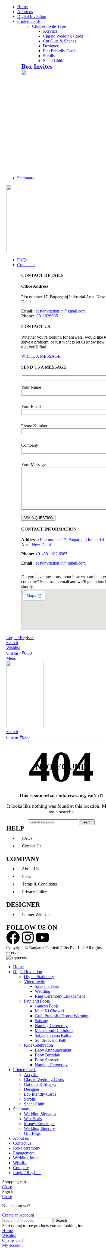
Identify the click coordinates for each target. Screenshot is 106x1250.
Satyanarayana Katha (53, 1035)
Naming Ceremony (51, 1025)
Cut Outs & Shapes (59, 41)
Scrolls (49, 55)
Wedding (42, 991)
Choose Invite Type (49, 26)
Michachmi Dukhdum (54, 1030)
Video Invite (34, 981)
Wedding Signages (40, 1113)
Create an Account (18, 1215)
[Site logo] (34, 250)
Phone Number (34, 426)
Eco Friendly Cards (59, 50)
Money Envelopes (39, 1123)
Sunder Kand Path (50, 1040)
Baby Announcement (53, 1050)
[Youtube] (42, 937)
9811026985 (47, 316)
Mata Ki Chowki (49, 1011)
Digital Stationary (39, 976)
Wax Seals (33, 1118)
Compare (21, 1167)
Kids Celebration (38, 1045)
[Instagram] (28, 937)
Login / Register (27, 1172)
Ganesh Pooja (47, 1006)
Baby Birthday (47, 1055)
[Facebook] (13, 937)
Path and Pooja (37, 1001)
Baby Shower (46, 1060)
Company (29, 445)
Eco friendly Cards (40, 1094)
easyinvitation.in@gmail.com (61, 311)
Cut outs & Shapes (40, 1084)
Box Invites (36, 66)
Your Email (31, 406)
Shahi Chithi (53, 60)
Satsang (41, 1020)
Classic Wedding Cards (63, 36)
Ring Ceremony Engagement (60, 996)
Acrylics (50, 31)
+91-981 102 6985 (51, 554)
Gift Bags (32, 1133)
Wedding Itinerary (39, 1128)
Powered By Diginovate (43, 952)
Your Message (33, 464)
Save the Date (47, 986)
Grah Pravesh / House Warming (62, 1015)
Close (7, 1186)
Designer (50, 46)
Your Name (31, 387)
